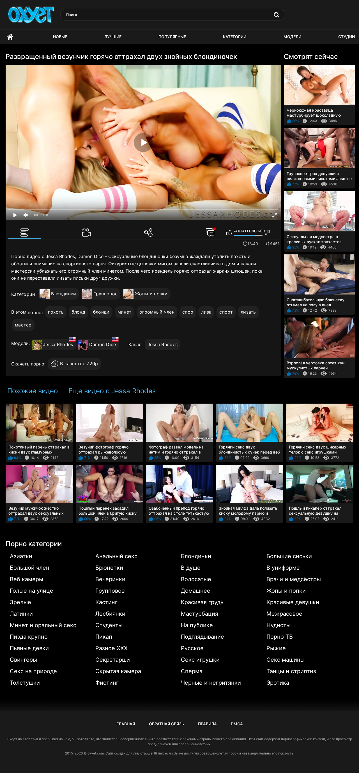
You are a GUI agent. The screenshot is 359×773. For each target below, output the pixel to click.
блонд (78, 312)
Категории (234, 36)
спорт (226, 312)
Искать (276, 15)
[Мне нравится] (229, 232)
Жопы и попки (151, 293)
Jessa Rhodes (58, 344)
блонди (101, 312)
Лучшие (112, 36)
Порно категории (34, 544)
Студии (346, 36)
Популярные (172, 36)
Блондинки (63, 293)
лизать (248, 312)
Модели (292, 36)
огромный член (156, 312)
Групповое (105, 293)
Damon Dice (102, 344)
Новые (60, 36)
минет (125, 312)
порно (35, 312)
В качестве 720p (79, 364)
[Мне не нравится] (267, 232)
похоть (56, 312)
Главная (10, 37)
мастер (23, 325)
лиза (206, 312)
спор (187, 312)
